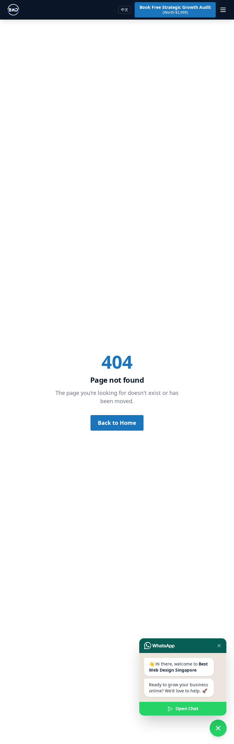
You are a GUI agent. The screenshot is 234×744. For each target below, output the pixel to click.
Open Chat (187, 708)
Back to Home (117, 422)
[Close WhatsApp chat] (218, 728)
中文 (124, 9)
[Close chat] (219, 645)
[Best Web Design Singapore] (13, 10)
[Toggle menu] (223, 9)
